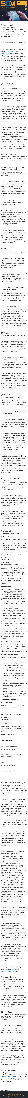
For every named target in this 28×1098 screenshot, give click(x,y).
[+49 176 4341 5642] (26, 9)
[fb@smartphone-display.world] (26, 6)
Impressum (9, 1094)
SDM (19, 2)
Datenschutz (15, 1094)
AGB (20, 1094)
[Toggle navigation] (25, 2)
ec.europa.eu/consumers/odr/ (8, 1076)
